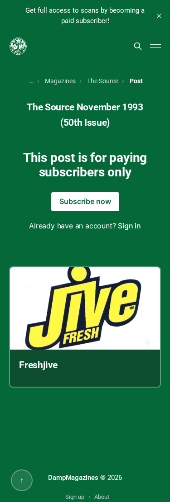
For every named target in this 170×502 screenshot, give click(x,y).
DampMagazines (73, 478)
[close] (159, 16)
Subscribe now (85, 201)
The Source (102, 81)
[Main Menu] (155, 46)
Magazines (60, 81)
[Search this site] (138, 46)
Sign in (129, 225)
